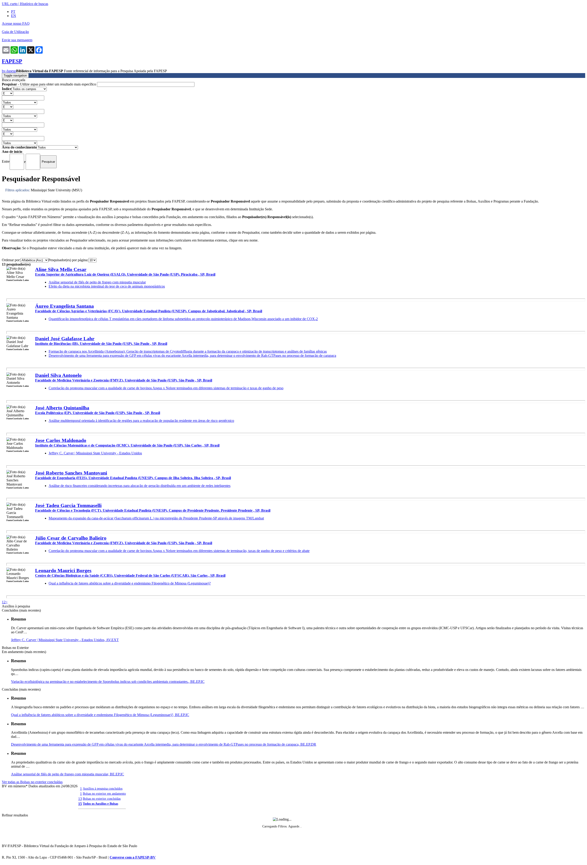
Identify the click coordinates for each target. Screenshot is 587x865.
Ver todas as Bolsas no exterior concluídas (32, 782)
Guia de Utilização (15, 32)
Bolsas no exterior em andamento (104, 793)
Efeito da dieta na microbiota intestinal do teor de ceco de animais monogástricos (107, 286)
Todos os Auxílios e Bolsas (100, 803)
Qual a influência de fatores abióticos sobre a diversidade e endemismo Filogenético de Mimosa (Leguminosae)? (130, 583)
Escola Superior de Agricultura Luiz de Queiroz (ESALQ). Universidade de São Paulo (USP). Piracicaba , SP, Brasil (125, 274)
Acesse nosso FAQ (16, 23)
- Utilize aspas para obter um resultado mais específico (49, 84)
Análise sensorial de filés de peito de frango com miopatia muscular (97, 282)
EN (13, 16)
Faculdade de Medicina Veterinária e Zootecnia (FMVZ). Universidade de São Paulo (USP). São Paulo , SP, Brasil (123, 380)
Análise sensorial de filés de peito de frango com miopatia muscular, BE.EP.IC (67, 774)
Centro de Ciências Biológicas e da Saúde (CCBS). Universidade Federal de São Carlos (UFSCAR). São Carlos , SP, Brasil (130, 575)
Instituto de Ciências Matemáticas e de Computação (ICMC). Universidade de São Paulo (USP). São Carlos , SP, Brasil (127, 445)
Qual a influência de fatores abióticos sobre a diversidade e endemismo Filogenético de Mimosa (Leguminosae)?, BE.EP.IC (100, 715)
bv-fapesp (9, 71)
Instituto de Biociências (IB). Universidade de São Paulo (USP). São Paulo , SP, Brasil (101, 344)
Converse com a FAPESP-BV (133, 857)
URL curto (9, 4)
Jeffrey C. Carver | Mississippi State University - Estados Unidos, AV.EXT (65, 640)
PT (13, 12)
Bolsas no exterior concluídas (102, 798)
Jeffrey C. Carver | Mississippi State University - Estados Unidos (95, 453)
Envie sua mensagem (17, 40)
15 (80, 804)
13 (80, 799)
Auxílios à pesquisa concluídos (102, 788)
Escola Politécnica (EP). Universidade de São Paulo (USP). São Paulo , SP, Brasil (97, 413)
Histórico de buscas (34, 4)
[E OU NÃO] (7, 93)
